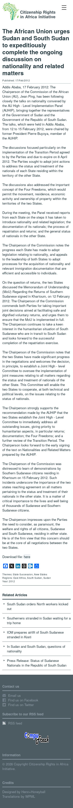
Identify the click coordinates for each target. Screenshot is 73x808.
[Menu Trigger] (64, 7)
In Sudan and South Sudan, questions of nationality (36, 648)
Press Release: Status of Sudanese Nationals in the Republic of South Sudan (36, 663)
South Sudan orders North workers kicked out (37, 606)
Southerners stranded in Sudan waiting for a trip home (39, 620)
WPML (30, 796)
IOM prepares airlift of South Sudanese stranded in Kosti (35, 634)
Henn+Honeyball (33, 791)
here (27, 556)
